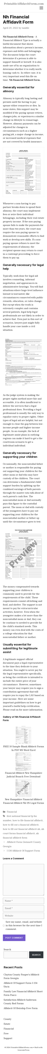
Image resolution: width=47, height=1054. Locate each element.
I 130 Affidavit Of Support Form (23, 850)
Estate (7, 1024)
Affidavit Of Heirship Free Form (21, 1008)
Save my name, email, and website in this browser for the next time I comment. (24, 925)
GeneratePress (23, 1050)
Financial (12, 811)
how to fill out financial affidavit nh (21, 829)
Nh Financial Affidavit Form (18, 36)
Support (8, 1038)
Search (7, 949)
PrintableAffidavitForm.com (24, 4)
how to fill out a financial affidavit (21, 824)
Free (6, 1033)
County (7, 1019)
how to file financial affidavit (28, 820)
